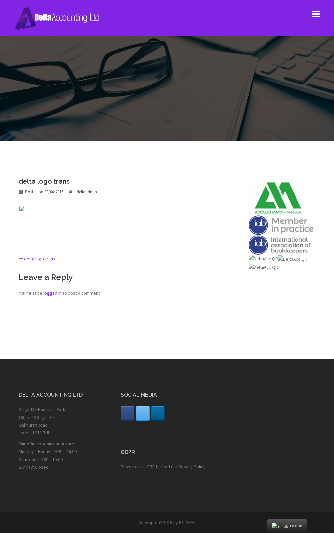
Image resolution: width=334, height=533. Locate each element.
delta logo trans (39, 259)
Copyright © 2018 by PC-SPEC (167, 522)
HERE (150, 467)
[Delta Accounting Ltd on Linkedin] (158, 413)
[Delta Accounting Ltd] (61, 18)
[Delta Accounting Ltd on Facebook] (127, 413)
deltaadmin (87, 192)
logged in (52, 293)
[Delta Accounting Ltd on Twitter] (143, 413)
